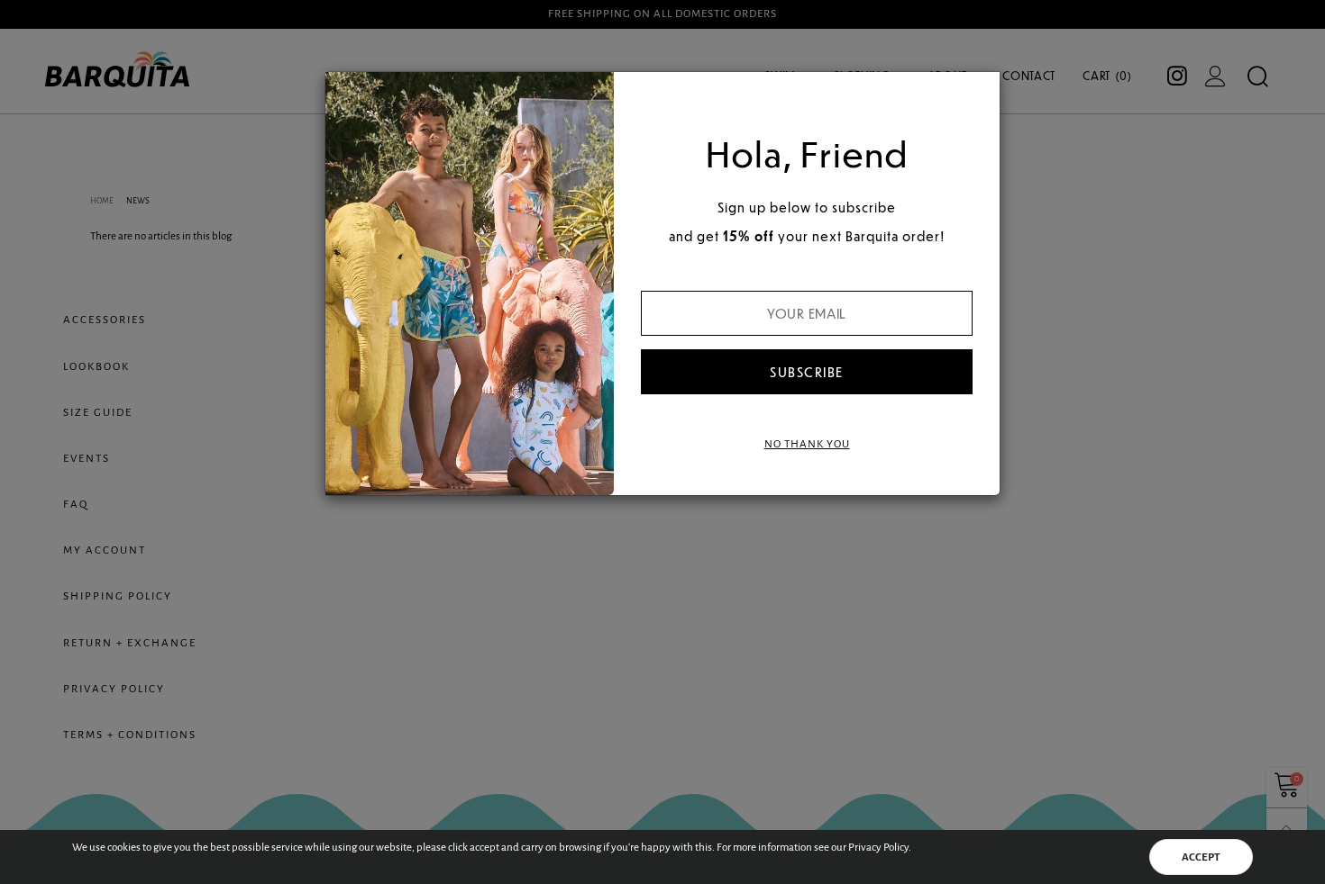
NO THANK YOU (807, 444)
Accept (1201, 857)
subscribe (807, 372)
